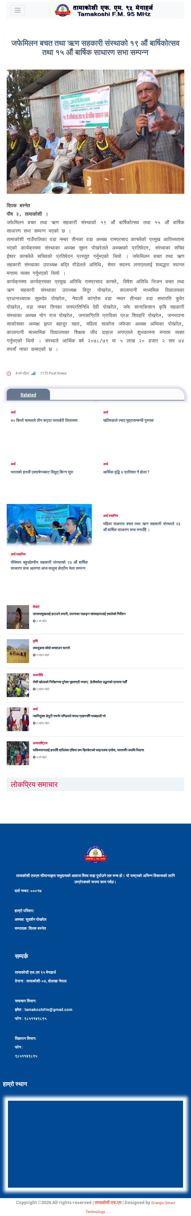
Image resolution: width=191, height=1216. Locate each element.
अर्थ (13, 412)
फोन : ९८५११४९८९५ (31, 1018)
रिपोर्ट (36, 607)
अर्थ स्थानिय (18, 554)
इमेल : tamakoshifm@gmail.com (43, 1009)
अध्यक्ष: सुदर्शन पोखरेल (31, 919)
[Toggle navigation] (18, 10)
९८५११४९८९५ (26, 1056)
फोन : (19, 1047)
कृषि (35, 641)
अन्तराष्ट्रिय (40, 743)
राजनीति (38, 675)
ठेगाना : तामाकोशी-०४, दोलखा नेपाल (41, 981)
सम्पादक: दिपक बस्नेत (30, 928)
